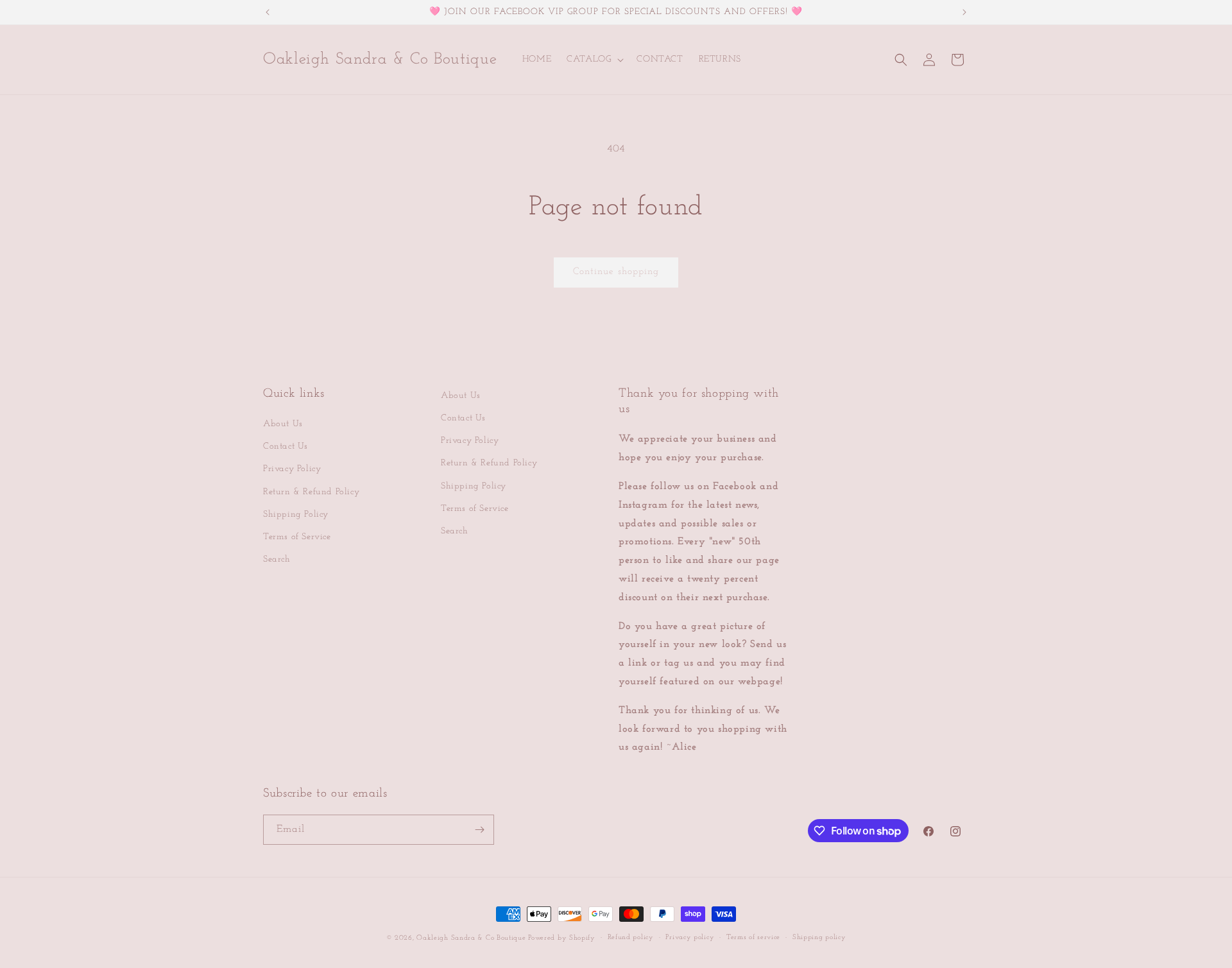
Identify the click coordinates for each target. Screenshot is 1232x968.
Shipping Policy (296, 514)
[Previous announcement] (267, 12)
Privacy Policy (292, 469)
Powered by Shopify (561, 938)
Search (277, 559)
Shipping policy (819, 937)
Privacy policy (689, 937)
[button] (594, 59)
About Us (283, 424)
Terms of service (753, 937)
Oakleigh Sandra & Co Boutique (472, 938)
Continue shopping (616, 272)
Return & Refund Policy (311, 492)
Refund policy (631, 937)
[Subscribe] (479, 830)
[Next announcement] (964, 12)
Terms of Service (297, 537)
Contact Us (285, 446)
